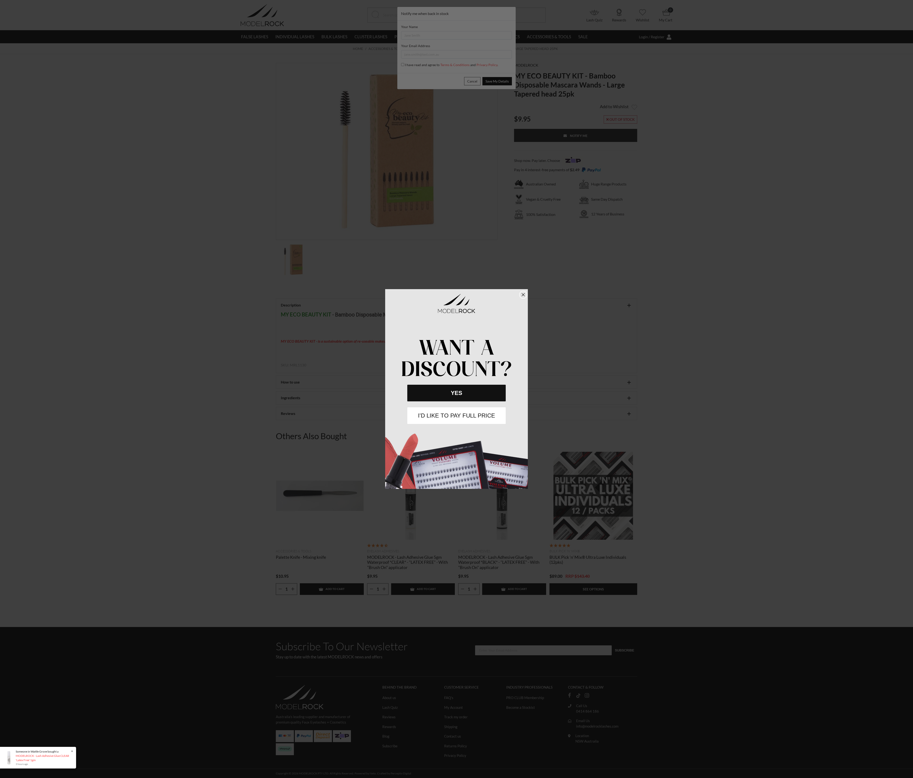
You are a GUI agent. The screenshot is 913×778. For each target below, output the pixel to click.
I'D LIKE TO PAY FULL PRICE (456, 415)
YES (456, 393)
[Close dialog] (523, 294)
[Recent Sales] (8, 757)
